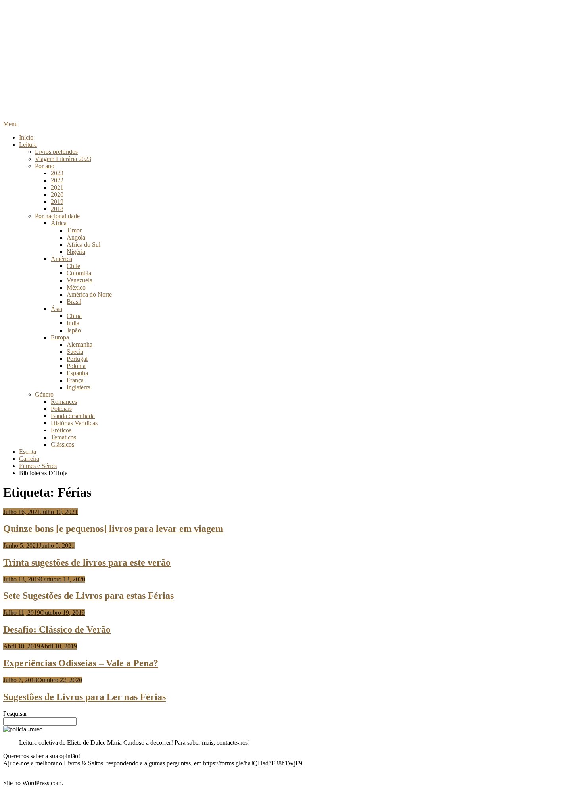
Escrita (27, 451)
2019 (57, 201)
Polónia (76, 365)
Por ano (44, 166)
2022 (57, 180)
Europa (60, 337)
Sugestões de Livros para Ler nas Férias (84, 697)
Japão (74, 330)
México (76, 287)
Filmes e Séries (38, 465)
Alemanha (79, 344)
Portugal (77, 358)
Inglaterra (78, 387)
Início (26, 137)
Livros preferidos (56, 151)
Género (44, 394)
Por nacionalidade (57, 216)
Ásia (56, 308)
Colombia (79, 273)
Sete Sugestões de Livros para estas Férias (88, 596)
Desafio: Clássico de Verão (57, 629)
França (75, 380)
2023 (57, 173)
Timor (74, 230)
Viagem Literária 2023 (63, 158)
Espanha (77, 373)
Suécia (75, 351)
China (74, 316)
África (59, 223)
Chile (73, 266)
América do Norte (89, 294)
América (61, 258)
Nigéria (76, 251)
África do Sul (83, 244)
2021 (57, 187)
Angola (76, 237)
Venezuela (79, 280)
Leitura (28, 144)
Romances (64, 401)
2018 (57, 208)
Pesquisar (15, 713)
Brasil (74, 301)
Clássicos (62, 444)
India (73, 323)
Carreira (29, 458)
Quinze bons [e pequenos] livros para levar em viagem (113, 528)
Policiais (61, 408)
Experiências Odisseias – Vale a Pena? (80, 663)
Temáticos (63, 437)
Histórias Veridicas (74, 423)
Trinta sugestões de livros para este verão (87, 562)
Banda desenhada (73, 415)
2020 (57, 194)
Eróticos (61, 430)
